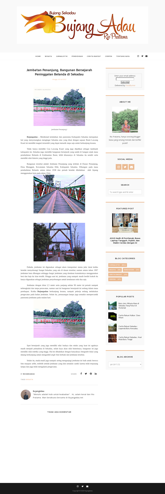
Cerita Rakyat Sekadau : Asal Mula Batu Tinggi (130, 338)
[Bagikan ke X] (86, 374)
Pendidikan (129, 270)
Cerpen (112, 279)
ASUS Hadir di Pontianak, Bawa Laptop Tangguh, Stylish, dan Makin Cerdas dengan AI (125, 240)
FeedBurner (130, 85)
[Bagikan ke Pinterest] (91, 374)
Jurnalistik (114, 265)
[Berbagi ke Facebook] (81, 374)
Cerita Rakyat (115, 274)
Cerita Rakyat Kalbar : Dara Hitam (129, 316)
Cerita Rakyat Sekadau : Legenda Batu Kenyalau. (128, 327)
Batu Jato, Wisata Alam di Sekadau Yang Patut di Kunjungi (129, 305)
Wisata (29, 379)
